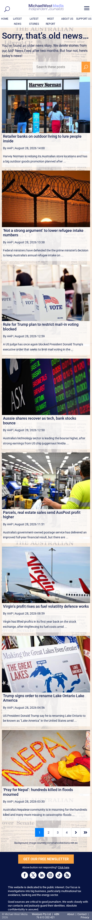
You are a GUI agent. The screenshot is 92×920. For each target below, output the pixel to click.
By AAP (8, 148)
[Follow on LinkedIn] (41, 875)
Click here (63, 867)
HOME (4, 18)
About (71, 914)
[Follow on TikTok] (58, 875)
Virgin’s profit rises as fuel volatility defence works (46, 606)
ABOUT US (67, 18)
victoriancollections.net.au (62, 842)
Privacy (85, 917)
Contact (82, 914)
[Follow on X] (33, 875)
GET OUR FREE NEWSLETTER (46, 859)
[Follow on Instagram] (50, 875)
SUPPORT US (83, 18)
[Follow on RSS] (67, 875)
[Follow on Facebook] (24, 875)
